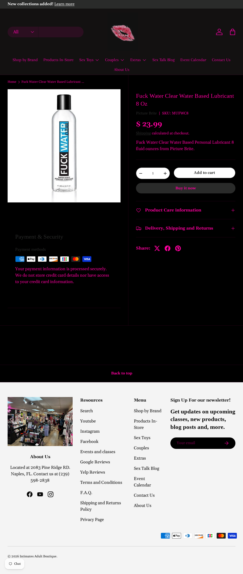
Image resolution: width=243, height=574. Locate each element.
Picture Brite (146, 113)
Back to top (121, 373)
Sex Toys (142, 438)
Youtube (88, 421)
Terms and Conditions (101, 482)
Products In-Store (58, 59)
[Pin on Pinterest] (178, 248)
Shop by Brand (25, 59)
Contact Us (221, 59)
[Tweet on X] (157, 248)
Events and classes (97, 452)
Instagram (90, 431)
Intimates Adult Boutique (38, 556)
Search (86, 411)
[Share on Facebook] (167, 248)
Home (12, 82)
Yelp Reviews (92, 472)
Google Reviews (95, 462)
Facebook (89, 441)
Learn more (64, 4)
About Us (121, 69)
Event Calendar (193, 59)
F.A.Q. (86, 493)
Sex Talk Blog (163, 59)
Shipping (143, 133)
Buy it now (185, 188)
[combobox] (46, 32)
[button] (232, 32)
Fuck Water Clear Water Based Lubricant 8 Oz (53, 82)
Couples (141, 448)
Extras (140, 458)
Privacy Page (92, 519)
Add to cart (204, 172)
